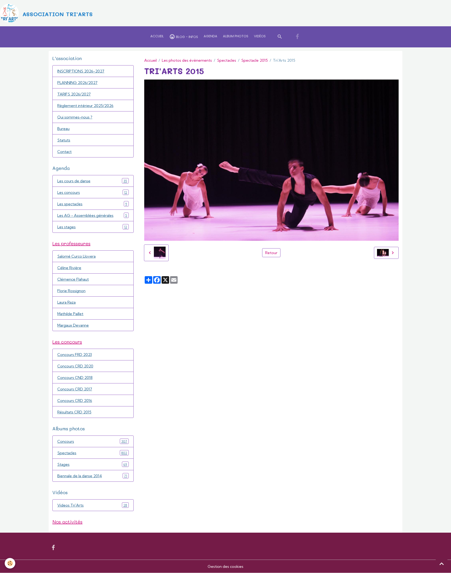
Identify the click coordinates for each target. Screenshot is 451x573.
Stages (92, 464)
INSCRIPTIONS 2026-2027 (80, 71)
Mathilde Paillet (70, 313)
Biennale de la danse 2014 (92, 476)
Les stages (92, 227)
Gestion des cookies (225, 566)
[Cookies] (10, 563)
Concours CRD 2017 (74, 389)
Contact (64, 151)
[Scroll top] (441, 563)
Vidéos (260, 36)
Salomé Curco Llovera (76, 256)
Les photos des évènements (187, 60)
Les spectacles (92, 204)
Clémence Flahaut (73, 279)
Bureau (63, 128)
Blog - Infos (186, 36)
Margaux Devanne (73, 325)
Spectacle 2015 (254, 60)
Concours (92, 441)
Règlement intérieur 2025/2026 (85, 105)
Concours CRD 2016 (74, 400)
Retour (271, 252)
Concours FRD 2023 (74, 354)
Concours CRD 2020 (75, 366)
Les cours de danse (92, 181)
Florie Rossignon (71, 290)
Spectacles (226, 60)
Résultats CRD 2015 (74, 412)
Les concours (92, 192)
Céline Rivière (69, 267)
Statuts (63, 140)
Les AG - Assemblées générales (92, 215)
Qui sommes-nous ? (74, 117)
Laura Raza (66, 302)
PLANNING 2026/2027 (77, 82)
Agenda (210, 36)
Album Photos (235, 36)
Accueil (157, 36)
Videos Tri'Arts (92, 505)
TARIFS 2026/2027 (74, 94)
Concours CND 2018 (75, 377)
